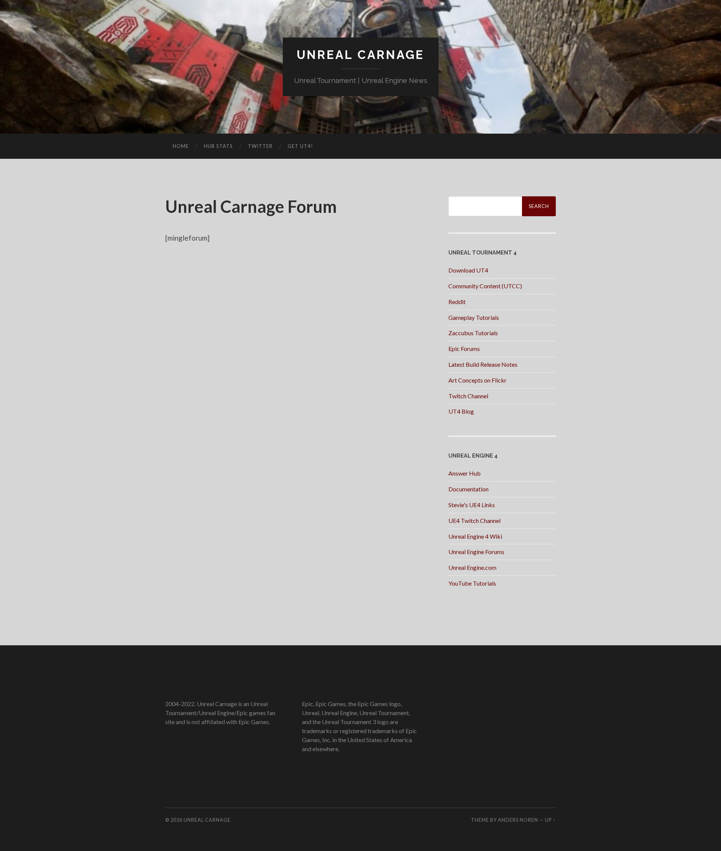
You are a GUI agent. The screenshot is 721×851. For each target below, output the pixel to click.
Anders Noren (518, 820)
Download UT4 (468, 270)
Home (181, 146)
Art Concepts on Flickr (477, 380)
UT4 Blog (461, 411)
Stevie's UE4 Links (471, 504)
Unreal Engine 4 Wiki (475, 536)
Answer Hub (464, 473)
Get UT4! (300, 146)
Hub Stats (218, 146)
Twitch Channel (468, 395)
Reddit (457, 301)
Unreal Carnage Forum (251, 206)
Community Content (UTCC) (485, 285)
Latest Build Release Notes (482, 364)
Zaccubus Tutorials (473, 332)
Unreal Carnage (360, 55)
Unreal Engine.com (472, 567)
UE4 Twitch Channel (474, 520)
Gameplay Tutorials (473, 317)
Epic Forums (464, 348)
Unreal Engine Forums (476, 551)
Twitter (260, 146)
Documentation (468, 489)
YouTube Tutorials (472, 583)
